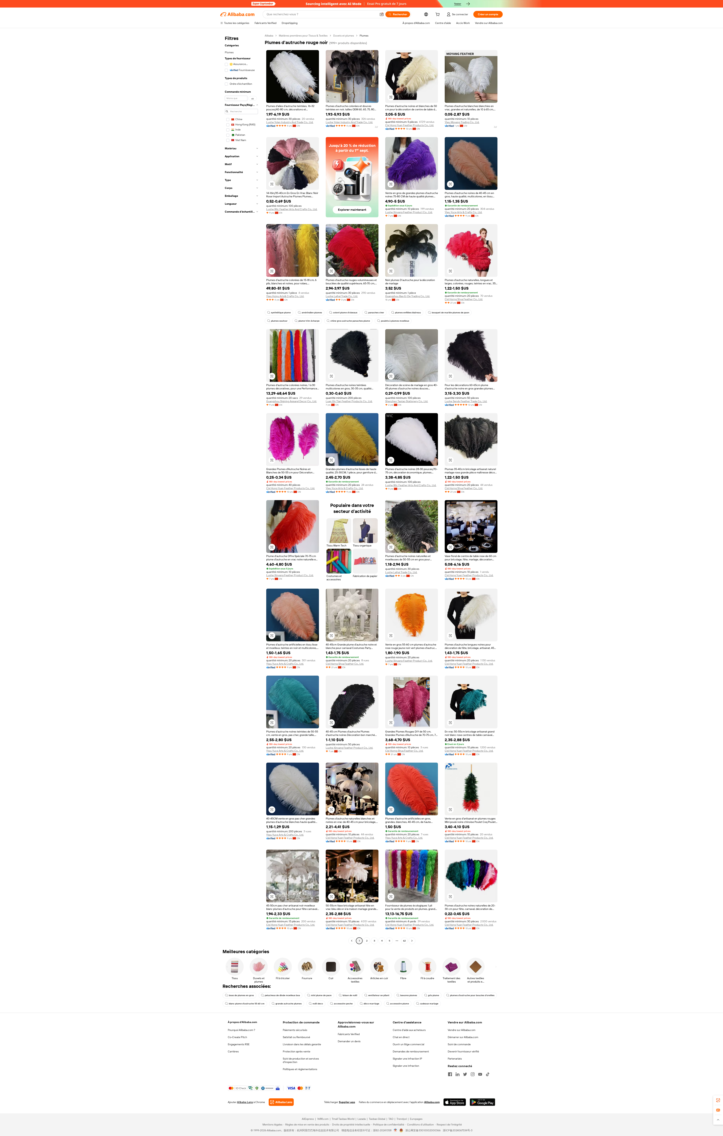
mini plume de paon (321, 995)
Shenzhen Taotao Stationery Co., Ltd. (406, 401)
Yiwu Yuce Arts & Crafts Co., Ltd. (463, 212)
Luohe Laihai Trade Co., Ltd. (342, 296)
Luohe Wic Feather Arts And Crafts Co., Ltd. (291, 209)
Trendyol (402, 1118)
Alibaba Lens (245, 1102)
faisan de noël (349, 995)
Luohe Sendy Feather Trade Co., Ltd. (466, 401)
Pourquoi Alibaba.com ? (241, 1029)
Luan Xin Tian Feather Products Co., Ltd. (349, 401)
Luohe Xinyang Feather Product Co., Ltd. (408, 212)
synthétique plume (281, 312)
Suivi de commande (459, 1044)
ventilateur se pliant (378, 995)
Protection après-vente (296, 1051)
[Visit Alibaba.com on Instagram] (472, 1074)
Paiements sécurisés (295, 1029)
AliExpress (308, 1118)
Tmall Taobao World (343, 1118)
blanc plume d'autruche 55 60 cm (247, 1003)
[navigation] (241, 489)
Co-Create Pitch (237, 1037)
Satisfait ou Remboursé (296, 1037)
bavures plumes (408, 995)
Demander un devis (349, 1041)
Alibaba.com (432, 1102)
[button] (381, 14)
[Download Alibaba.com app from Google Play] (482, 1102)
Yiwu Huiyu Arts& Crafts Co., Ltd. (285, 296)
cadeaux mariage (429, 1003)
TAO (390, 1118)
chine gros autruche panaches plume (350, 321)
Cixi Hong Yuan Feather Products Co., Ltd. (409, 125)
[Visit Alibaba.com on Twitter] (465, 1074)
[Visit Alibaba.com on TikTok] (487, 1074)
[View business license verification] (395, 1130)
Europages (416, 1118)
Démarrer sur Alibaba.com (463, 1037)
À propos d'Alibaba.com (242, 1022)
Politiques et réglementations (300, 1069)
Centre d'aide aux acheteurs (409, 1029)
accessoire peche (343, 1003)
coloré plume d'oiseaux (345, 312)
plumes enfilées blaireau (408, 312)
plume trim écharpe (309, 321)
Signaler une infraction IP (407, 1058)
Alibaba (269, 35)
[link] (718, 1100)
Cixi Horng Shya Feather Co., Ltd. (464, 299)
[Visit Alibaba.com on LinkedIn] (457, 1074)
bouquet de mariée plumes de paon (450, 312)
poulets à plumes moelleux (395, 321)
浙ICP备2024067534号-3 (457, 1130)
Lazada (362, 1118)
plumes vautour (279, 321)
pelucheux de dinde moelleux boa (282, 995)
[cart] (438, 14)
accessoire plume (399, 1003)
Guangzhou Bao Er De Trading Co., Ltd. (407, 296)
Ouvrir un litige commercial (408, 1044)
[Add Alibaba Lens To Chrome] (281, 1102)
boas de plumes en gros (241, 995)
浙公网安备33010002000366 (423, 1130)
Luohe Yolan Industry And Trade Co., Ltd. (289, 122)
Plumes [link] (364, 35)
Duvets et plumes (343, 35)
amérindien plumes (312, 312)
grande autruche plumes (288, 1003)
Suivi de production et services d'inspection (301, 1060)
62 (404, 940)
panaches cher (376, 312)
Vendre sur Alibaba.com (461, 1029)
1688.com (323, 1118)
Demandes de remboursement (411, 1051)
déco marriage (371, 1003)
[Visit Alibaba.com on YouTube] (480, 1074)
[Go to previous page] (351, 940)
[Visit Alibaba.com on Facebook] (450, 1074)
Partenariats (455, 1058)
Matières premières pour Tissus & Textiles (303, 35)
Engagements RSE (238, 1044)
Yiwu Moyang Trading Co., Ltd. (462, 122)
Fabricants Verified (349, 1034)
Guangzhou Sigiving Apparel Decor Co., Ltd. (291, 401)
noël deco (318, 1003)
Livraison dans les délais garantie (302, 1044)
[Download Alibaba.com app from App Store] (454, 1102)
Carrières (233, 1051)
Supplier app (347, 1102)
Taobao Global (377, 1118)
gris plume (433, 995)
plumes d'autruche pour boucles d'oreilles (472, 995)
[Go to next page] (412, 940)
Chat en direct (401, 1037)
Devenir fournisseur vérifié (463, 1051)
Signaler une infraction (406, 1065)
